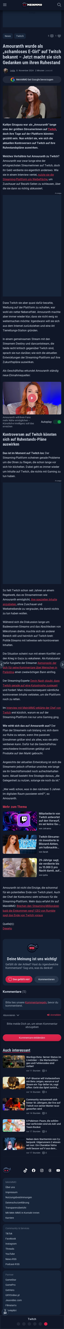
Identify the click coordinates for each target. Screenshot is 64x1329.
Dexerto (7, 928)
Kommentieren (46, 979)
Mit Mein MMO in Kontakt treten (22, 1212)
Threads (9, 1248)
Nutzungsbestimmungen (18, 1197)
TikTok (8, 1233)
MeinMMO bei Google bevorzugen (34, 79)
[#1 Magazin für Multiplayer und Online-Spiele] (32, 4)
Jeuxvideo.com (13, 1300)
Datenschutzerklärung (17, 1202)
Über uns (10, 1187)
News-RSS (10, 1259)
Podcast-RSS (12, 1264)
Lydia (12, 70)
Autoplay (46, 421)
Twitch (20, 36)
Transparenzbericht (15, 1207)
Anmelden (55, 1015)
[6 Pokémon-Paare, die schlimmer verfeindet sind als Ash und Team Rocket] (14, 1125)
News (8, 36)
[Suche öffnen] (59, 4)
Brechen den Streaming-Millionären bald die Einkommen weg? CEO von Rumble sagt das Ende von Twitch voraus (31, 910)
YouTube (10, 1254)
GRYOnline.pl (12, 1295)
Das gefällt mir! (21, 979)
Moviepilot (11, 1310)
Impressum (11, 1192)
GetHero (9, 1290)
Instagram (11, 1243)
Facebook (10, 1238)
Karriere (9, 1217)
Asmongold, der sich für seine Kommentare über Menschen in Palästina (30, 667)
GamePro (10, 1284)
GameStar (10, 1279)
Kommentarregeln (36, 1002)
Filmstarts (10, 1305)
